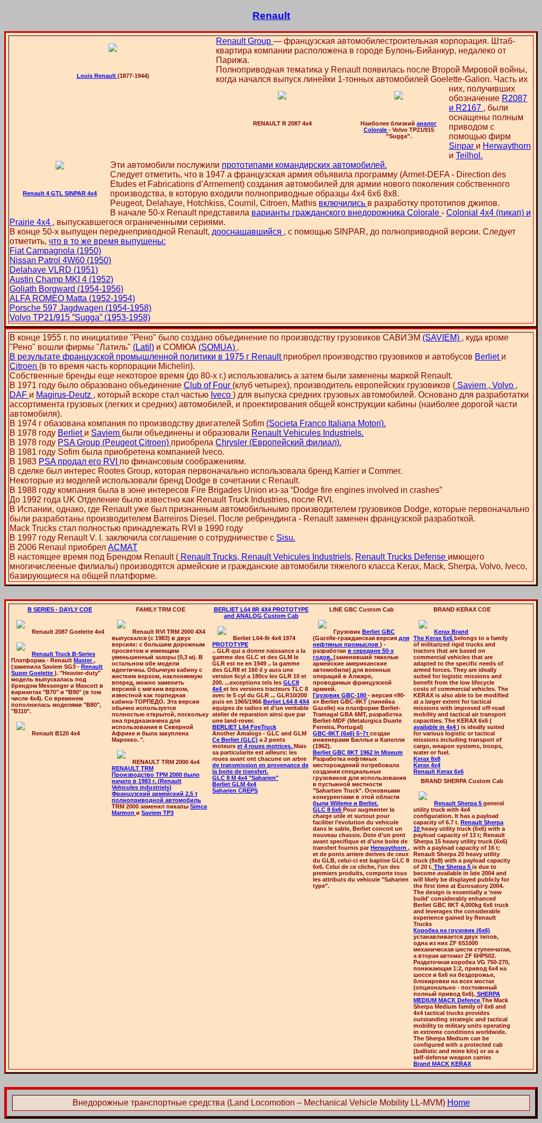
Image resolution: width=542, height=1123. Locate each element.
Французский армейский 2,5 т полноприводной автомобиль (156, 796)
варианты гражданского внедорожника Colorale (346, 212)
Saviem (471, 385)
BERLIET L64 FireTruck (244, 727)
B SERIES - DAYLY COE (60, 609)
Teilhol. (469, 155)
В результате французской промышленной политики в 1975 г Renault (146, 356)
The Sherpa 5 (452, 867)
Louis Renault (97, 76)
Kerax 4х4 (426, 765)
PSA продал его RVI (79, 461)
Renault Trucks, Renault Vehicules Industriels (264, 556)
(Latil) (143, 347)
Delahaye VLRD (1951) (54, 269)
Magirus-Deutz (64, 394)
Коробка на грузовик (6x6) (451, 930)
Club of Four (208, 385)
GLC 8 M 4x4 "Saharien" (245, 778)
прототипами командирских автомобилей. (304, 164)
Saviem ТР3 (157, 813)
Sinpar (462, 145)
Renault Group (244, 41)
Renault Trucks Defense (401, 556)
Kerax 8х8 (426, 759)
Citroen (24, 366)
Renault (271, 15)
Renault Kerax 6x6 (438, 771)
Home (458, 1102)
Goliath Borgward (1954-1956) (66, 288)
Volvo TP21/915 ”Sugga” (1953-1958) (80, 317)
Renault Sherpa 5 (458, 803)
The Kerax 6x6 (433, 638)
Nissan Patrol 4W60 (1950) (60, 260)
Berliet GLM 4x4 (234, 784)
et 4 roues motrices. (265, 746)
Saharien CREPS (235, 790)
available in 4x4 (435, 727)
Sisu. (285, 537)
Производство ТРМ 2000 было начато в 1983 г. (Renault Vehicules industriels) (156, 780)
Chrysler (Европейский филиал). (278, 442)
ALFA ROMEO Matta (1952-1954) (72, 298)
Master (84, 660)
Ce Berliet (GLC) (235, 739)
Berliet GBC (378, 631)
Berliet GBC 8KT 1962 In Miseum (358, 752)
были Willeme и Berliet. (345, 803)
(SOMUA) (217, 347)
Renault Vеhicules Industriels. (307, 432)
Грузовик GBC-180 (340, 695)
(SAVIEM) (442, 337)
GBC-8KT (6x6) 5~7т (341, 733)
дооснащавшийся (248, 231)
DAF (19, 394)
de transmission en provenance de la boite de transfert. (260, 768)
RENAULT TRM (132, 768)
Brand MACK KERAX (442, 1064)
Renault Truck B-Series (63, 654)
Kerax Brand (451, 631)
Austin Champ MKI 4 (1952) (61, 279)
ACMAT (123, 547)
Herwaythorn (507, 145)
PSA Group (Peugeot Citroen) (114, 442)
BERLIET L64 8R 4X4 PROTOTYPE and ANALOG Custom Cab (261, 612)
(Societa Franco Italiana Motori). (326, 423)
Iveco (222, 394)
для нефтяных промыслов (361, 641)
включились (343, 203)
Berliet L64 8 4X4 (286, 701)
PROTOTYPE (230, 644)
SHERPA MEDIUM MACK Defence (456, 997)
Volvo (503, 385)
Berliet (488, 356)
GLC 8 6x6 (328, 809)
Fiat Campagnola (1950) (55, 250)
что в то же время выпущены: (107, 241)
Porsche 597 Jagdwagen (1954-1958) (80, 307)
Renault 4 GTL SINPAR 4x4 (60, 193)
